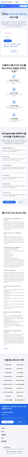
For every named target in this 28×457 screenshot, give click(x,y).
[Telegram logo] (10, 451)
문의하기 (20, 421)
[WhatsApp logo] (12, 451)
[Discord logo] (19, 451)
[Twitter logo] (17, 451)
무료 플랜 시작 (7, 421)
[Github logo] (21, 451)
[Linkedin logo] (7, 451)
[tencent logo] (14, 447)
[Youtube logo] (14, 451)
